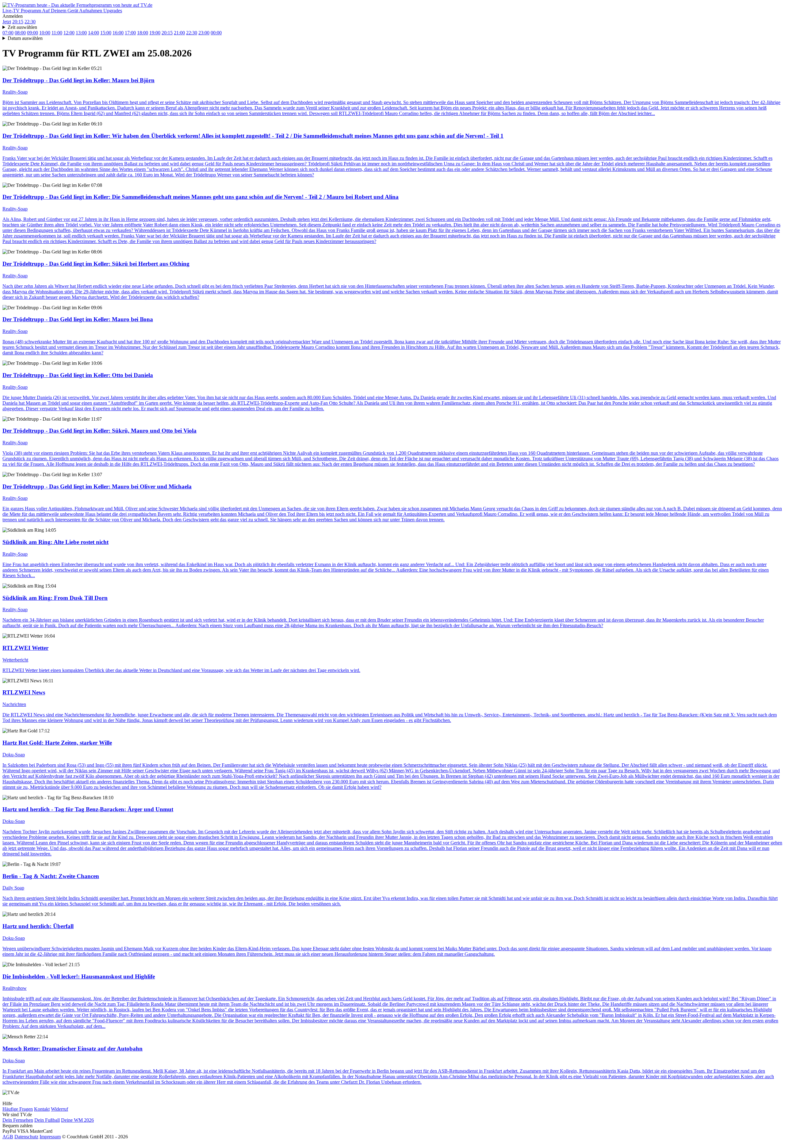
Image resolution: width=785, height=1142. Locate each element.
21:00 (179, 32)
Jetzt (6, 21)
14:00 (93, 32)
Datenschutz (26, 1136)
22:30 (30, 21)
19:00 (154, 32)
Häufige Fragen (17, 1109)
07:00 (7, 32)
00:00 (216, 32)
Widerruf (59, 1109)
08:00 (20, 32)
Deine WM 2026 (77, 1120)
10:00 (44, 32)
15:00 (105, 32)
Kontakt (42, 1109)
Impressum (50, 1136)
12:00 (69, 32)
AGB (7, 1136)
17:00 (130, 32)
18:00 (142, 32)
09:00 (32, 32)
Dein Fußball (47, 1120)
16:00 (118, 32)
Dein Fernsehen (17, 1120)
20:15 (17, 21)
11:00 (57, 32)
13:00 (81, 32)
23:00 (203, 32)
